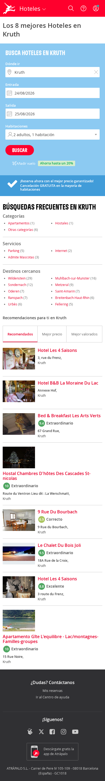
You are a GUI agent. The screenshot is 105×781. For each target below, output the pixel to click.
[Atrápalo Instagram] (64, 732)
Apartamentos (19, 223)
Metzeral (62, 284)
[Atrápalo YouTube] (75, 732)
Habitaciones (16, 126)
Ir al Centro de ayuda (52, 697)
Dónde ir (12, 64)
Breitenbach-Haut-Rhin (72, 297)
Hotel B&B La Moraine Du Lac (68, 383)
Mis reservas (52, 691)
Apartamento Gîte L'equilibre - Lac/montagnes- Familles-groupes (50, 639)
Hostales (61, 223)
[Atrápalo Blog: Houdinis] (30, 731)
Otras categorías (20, 229)
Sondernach (17, 284)
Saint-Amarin (65, 291)
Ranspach (15, 297)
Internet (61, 250)
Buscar (19, 150)
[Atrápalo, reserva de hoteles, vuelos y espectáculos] (9, 8)
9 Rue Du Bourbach (57, 512)
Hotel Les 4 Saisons (57, 350)
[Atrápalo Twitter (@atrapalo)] (41, 732)
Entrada (12, 84)
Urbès (12, 304)
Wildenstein (17, 278)
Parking (13, 250)
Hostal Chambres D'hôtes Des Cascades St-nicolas (46, 476)
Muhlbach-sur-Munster (72, 278)
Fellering (61, 304)
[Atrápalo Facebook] (53, 732)
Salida (10, 105)
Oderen (13, 291)
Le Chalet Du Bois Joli (59, 545)
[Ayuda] (83, 8)
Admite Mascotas (21, 257)
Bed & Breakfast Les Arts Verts (69, 416)
